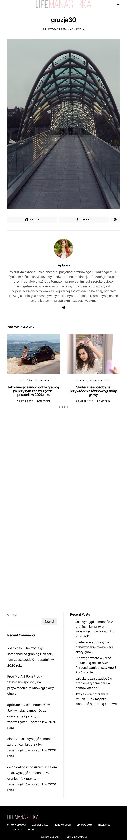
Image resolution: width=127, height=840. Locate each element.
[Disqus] (63, 462)
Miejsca (17, 829)
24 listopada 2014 (55, 29)
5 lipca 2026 (25, 401)
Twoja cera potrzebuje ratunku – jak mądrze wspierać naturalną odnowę (96, 699)
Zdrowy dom (84, 825)
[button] (60, 407)
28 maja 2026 (84, 401)
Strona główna (16, 825)
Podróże (25, 380)
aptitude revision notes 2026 (28, 705)
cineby (12, 739)
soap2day (14, 648)
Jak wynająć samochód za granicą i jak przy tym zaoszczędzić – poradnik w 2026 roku (33, 391)
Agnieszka (77, 29)
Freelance (104, 825)
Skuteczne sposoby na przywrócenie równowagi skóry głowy (93, 391)
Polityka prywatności (76, 836)
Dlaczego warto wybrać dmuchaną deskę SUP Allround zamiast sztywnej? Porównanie (95, 665)
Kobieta (81, 380)
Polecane (42, 380)
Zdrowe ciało (100, 380)
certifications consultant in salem (32, 767)
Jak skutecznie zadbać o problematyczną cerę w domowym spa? (93, 683)
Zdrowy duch (63, 825)
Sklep (31, 829)
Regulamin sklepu (49, 836)
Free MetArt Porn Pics (23, 676)
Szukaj (12, 615)
